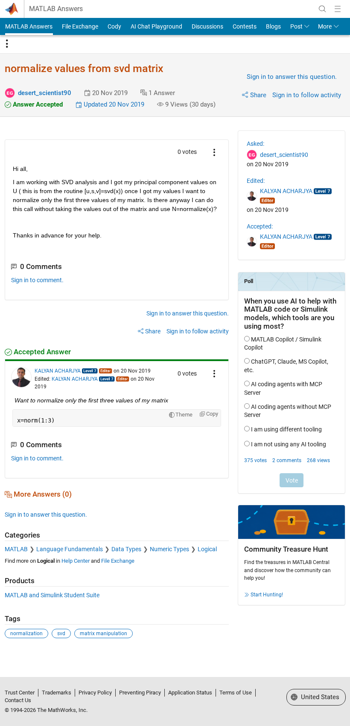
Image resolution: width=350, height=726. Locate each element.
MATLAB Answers (56, 9)
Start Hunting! (267, 595)
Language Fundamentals (69, 549)
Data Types (126, 549)
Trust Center (20, 692)
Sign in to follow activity (306, 95)
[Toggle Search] (322, 9)
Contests (245, 26)
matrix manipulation (103, 633)
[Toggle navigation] (7, 44)
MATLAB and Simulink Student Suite (52, 595)
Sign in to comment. (37, 280)
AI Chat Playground (156, 26)
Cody (114, 26)
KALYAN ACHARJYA (58, 371)
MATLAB (16, 549)
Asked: (255, 143)
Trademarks (56, 692)
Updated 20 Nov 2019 (113, 104)
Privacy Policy (95, 692)
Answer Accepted (37, 104)
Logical (207, 549)
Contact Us (18, 700)
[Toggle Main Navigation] (337, 9)
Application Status (190, 692)
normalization (26, 633)
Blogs (273, 26)
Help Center (75, 561)
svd (61, 633)
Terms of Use (235, 692)
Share (258, 95)
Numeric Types (169, 549)
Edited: (256, 180)
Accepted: (260, 226)
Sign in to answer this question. (292, 77)
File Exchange (80, 26)
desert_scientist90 (44, 93)
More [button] (325, 26)
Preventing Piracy (140, 692)
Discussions (207, 26)
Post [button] (296, 26)
